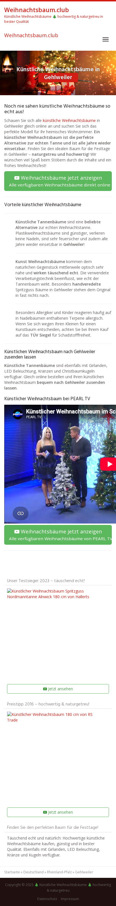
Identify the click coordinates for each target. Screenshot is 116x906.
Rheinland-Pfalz (59, 872)
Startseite (12, 872)
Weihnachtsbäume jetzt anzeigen (60, 181)
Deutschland (33, 872)
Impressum (70, 898)
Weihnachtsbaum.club (31, 35)
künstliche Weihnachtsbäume (69, 120)
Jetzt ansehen (60, 688)
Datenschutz (47, 898)
